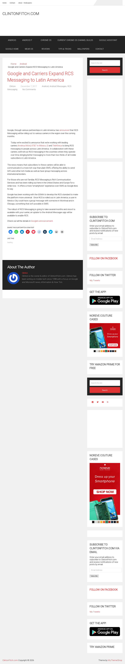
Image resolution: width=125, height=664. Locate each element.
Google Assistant (108, 40)
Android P (27, 40)
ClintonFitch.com (20, 14)
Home (4, 3)
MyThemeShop (115, 660)
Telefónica (57, 145)
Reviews (45, 49)
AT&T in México (38, 145)
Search (105, 70)
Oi (47, 145)
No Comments (29, 89)
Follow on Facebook (104, 258)
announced (64, 130)
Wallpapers (28, 3)
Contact (12, 3)
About (20, 3)
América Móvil (24, 145)
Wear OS (29, 49)
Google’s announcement (42, 221)
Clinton (12, 86)
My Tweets (95, 280)
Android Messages (58, 86)
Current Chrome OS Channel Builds (75, 40)
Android (11, 40)
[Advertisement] (78, 29)
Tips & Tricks (64, 49)
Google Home (12, 49)
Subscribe (94, 245)
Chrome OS (45, 40)
